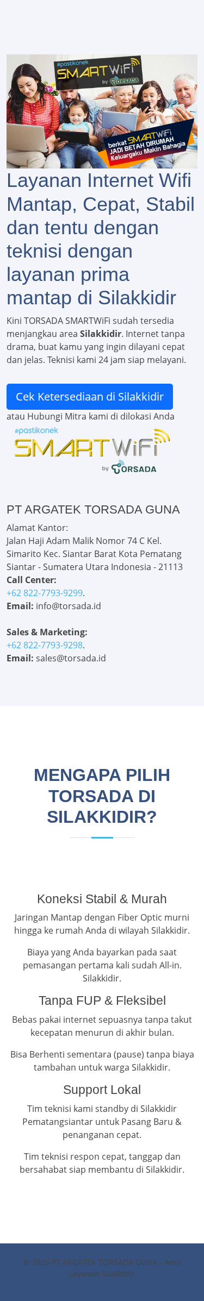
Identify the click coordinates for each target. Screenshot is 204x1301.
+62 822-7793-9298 (45, 645)
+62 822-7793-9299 (45, 593)
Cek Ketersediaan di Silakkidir (90, 396)
